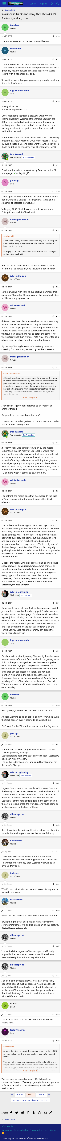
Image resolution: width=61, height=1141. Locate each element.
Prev (21, 1094)
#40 (58, 705)
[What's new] (51, 3)
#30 (58, 191)
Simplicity (8, 1126)
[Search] (57, 3)
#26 (58, 36)
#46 (58, 910)
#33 (58, 316)
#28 (58, 101)
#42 (58, 783)
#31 (58, 230)
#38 (58, 603)
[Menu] (4, 3)
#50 (58, 1040)
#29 (58, 165)
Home (53, 1130)
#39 (58, 651)
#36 (58, 491)
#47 (58, 946)
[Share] (53, 36)
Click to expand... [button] (30, 397)
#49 (58, 1014)
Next (40, 1094)
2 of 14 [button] (30, 1094)
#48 (58, 975)
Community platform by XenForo (25, 1138)
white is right (9, 18)
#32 (58, 287)
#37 (58, 520)
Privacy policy (36, 1130)
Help (46, 1130)
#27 (58, 59)
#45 (58, 884)
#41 (58, 744)
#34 (58, 367)
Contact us (7, 1130)
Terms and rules (21, 1130)
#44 (58, 851)
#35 (58, 442)
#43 (58, 825)
